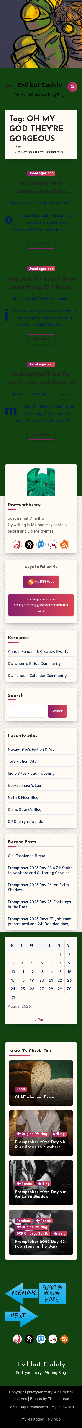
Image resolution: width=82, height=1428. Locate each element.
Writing (59, 1134)
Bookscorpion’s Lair (24, 785)
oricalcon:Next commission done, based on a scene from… (41, 191)
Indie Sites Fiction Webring (31, 773)
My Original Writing (32, 1134)
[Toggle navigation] (8, 86)
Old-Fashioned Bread (26, 856)
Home (13, 1407)
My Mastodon (33, 1419)
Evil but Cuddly (39, 85)
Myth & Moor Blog (23, 797)
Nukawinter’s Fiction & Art (31, 749)
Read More (41, 243)
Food (21, 1089)
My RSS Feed (44, 582)
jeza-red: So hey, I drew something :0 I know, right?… (41, 287)
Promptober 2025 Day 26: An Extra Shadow (38, 887)
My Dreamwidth (34, 1407)
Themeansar (58, 1399)
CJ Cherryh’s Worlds (25, 821)
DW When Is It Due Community (34, 663)
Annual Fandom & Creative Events (38, 651)
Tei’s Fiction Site (22, 761)
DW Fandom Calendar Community (37, 675)
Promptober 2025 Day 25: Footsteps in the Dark (39, 904)
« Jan (39, 1020)
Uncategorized (41, 173)
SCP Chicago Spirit (32, 1234)
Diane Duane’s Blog (25, 809)
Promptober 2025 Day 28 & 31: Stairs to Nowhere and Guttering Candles (40, 870)
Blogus (36, 1399)
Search (16, 695)
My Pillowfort (63, 1407)
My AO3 (54, 1419)
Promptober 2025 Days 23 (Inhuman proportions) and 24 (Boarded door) (39, 921)
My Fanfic (24, 1184)
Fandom (23, 1221)
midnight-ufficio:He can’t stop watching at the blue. (41, 382)
